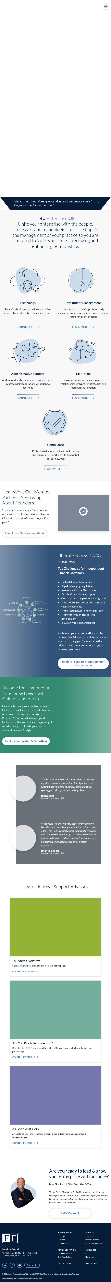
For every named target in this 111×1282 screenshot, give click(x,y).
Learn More (28, 326)
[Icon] (98, 202)
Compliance (55, 445)
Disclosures (91, 1264)
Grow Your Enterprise (66, 1257)
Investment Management (83, 303)
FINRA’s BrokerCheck (34, 1279)
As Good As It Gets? (26, 1129)
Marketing (83, 374)
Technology (28, 303)
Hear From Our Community (23, 533)
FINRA (34, 1274)
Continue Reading (25, 971)
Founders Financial (19, 1274)
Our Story (61, 1236)
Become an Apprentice (94, 1243)
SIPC (39, 1274)
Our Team (61, 1240)
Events (60, 1267)
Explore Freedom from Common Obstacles (83, 663)
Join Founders (91, 1236)
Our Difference (65, 1264)
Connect (89, 1233)
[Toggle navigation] (106, 6)
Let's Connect (70, 1213)
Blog (87, 1253)
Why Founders (65, 1233)
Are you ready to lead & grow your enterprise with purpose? (79, 1173)
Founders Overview (26, 961)
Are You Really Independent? (32, 1043)
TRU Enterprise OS (65, 1253)
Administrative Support (27, 374)
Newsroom (89, 1257)
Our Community (64, 1243)
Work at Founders (92, 1240)
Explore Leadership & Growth (24, 741)
